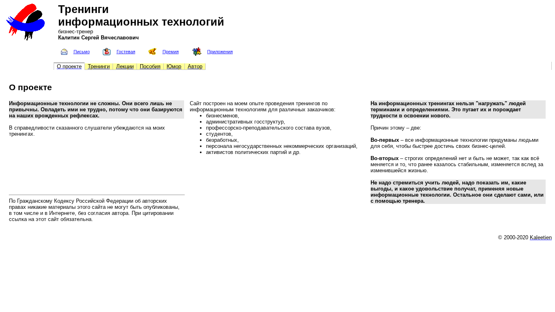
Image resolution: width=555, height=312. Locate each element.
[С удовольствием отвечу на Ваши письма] (64, 53)
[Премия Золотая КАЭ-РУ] (152, 53)
